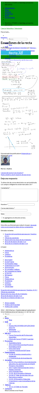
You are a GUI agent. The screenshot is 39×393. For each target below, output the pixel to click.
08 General (8, 275)
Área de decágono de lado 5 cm (15, 242)
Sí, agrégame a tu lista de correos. (14, 218)
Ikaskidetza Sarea (15, 343)
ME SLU (7, 58)
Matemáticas (10, 8)
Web (2, 214)
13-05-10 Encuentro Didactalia (19, 379)
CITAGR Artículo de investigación (20, 358)
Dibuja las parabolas (12, 238)
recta (10, 155)
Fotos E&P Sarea (14, 348)
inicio (7, 318)
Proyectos (9, 341)
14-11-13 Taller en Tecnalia (18, 387)
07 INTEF (8, 273)
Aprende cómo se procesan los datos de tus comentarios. (18, 226)
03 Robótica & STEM (12, 265)
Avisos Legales (10, 303)
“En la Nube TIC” (14, 56)
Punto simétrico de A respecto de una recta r (16, 175)
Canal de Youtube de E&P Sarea (19, 350)
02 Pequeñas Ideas (11, 264)
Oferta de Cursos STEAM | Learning (21, 339)
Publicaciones (10, 352)
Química (8, 12)
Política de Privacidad (12, 305)
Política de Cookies (11, 306)
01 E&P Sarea (9, 262)
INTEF (7, 16)
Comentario (5, 188)
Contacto (8, 388)
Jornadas (8, 360)
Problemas (9, 14)
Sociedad (8, 284)
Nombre (4, 204)
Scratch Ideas (10, 17)
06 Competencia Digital (13, 271)
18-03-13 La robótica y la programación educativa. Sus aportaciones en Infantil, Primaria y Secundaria (22, 364)
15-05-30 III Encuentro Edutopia (20, 373)
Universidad (9, 286)
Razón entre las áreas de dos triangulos (18, 240)
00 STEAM (8, 260)
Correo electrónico (8, 208)
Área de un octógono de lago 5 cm (16, 243)
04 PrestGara (9, 267)
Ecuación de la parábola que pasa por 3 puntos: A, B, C (19, 290)
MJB (6, 322)
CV (10, 49)
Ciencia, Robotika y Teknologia (11, 28)
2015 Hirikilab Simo (16, 371)
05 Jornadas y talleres (12, 269)
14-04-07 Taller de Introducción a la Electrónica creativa (21, 376)
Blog (10, 45)
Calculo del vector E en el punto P (12, 173)
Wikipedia (12, 329)
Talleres (8, 385)
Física (7, 10)
